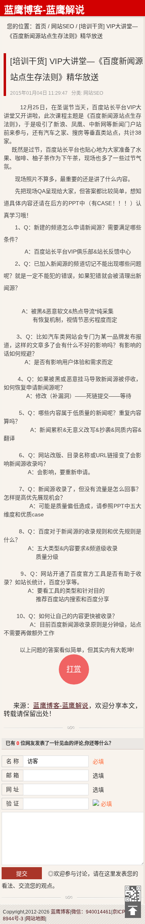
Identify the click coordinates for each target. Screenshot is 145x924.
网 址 (12, 789)
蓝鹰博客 (60, 912)
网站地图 (35, 919)
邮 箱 (12, 775)
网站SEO (62, 26)
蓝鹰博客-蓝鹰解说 (44, 9)
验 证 (12, 803)
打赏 (73, 669)
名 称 (12, 761)
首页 (40, 26)
